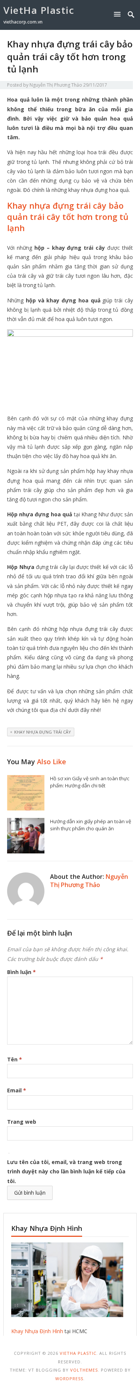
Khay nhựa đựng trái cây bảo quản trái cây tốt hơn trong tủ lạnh (67, 216)
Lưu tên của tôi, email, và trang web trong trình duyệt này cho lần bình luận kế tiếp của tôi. (66, 1171)
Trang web (21, 1121)
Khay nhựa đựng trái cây (42, 732)
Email (16, 1090)
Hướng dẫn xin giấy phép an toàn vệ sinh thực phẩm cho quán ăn (90, 825)
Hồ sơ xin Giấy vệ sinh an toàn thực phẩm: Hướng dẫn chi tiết (89, 782)
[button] (119, 14)
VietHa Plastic (38, 10)
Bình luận (21, 972)
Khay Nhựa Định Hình (37, 1331)
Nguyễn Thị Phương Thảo (55, 85)
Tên (14, 1059)
